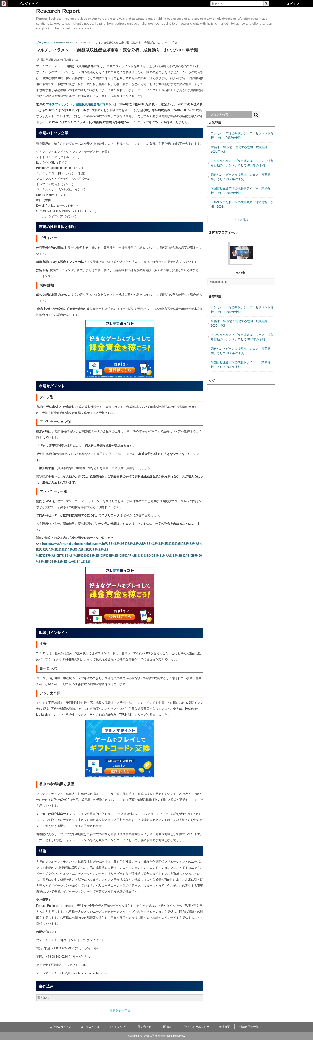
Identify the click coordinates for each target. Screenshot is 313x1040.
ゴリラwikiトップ (60, 1026)
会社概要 (224, 1026)
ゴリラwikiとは (90, 1026)
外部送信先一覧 (249, 1026)
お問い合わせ (143, 1026)
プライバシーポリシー (195, 1026)
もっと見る (241, 219)
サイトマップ (117, 1026)
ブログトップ (28, 4)
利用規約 (166, 1026)
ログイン (292, 4)
